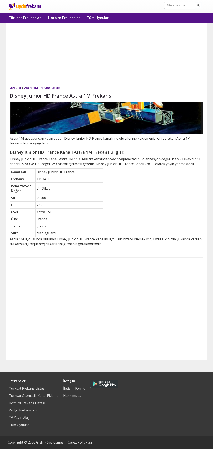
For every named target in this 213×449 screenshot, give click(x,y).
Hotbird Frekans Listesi (27, 403)
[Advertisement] (106, 54)
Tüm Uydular (98, 17)
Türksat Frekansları (25, 17)
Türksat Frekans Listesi (27, 388)
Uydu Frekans (25, 6)
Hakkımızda (72, 395)
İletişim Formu (74, 388)
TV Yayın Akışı (19, 417)
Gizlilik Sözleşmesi (50, 442)
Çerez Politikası (80, 442)
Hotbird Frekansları (64, 17)
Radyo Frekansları (23, 410)
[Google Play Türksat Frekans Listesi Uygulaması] (104, 383)
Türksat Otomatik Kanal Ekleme (33, 395)
